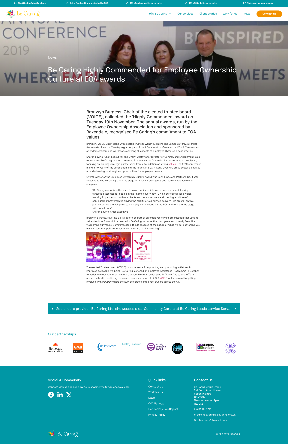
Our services (185, 13)
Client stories (208, 13)
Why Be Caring (158, 13)
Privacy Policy (156, 415)
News (246, 13)
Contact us (155, 386)
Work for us (230, 13)
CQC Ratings (156, 403)
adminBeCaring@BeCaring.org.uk (216, 415)
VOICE (163, 278)
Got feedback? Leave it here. (211, 420)
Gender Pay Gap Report (163, 409)
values (172, 163)
